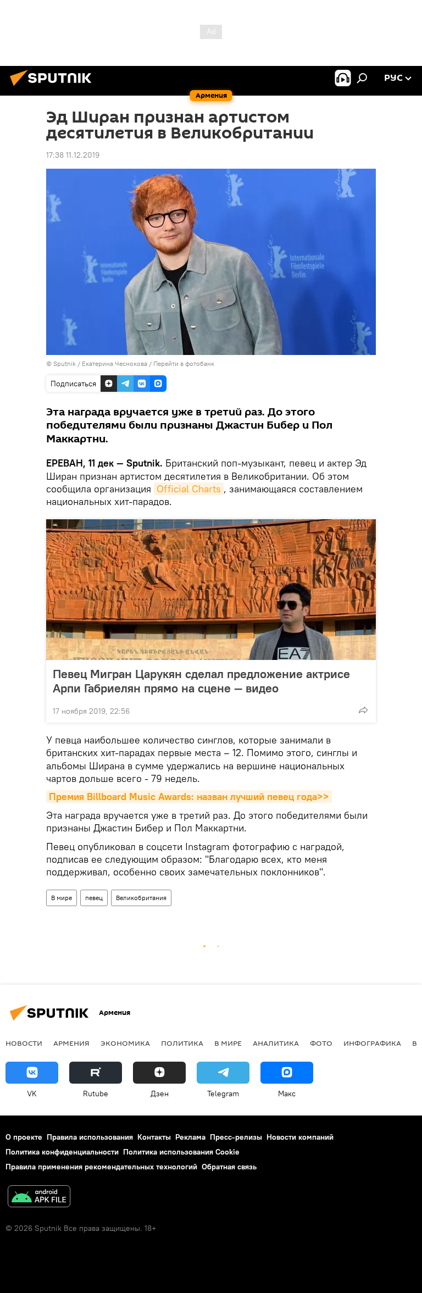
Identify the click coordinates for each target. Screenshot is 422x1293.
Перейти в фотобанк (183, 363)
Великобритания (141, 898)
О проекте (23, 1137)
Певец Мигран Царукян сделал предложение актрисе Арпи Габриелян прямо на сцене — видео (201, 681)
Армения (71, 1043)
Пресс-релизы (236, 1137)
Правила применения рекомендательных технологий (101, 1167)
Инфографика (372, 1043)
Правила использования (90, 1137)
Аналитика (276, 1043)
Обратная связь (229, 1167)
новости (23, 1043)
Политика (182, 1043)
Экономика (125, 1043)
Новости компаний (300, 1137)
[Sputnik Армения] (53, 87)
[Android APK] (39, 1197)
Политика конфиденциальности (62, 1152)
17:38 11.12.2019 (72, 155)
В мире (61, 898)
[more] (363, 710)
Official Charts (189, 488)
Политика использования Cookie (181, 1152)
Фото (321, 1043)
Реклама (190, 1137)
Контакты (154, 1137)
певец (94, 898)
